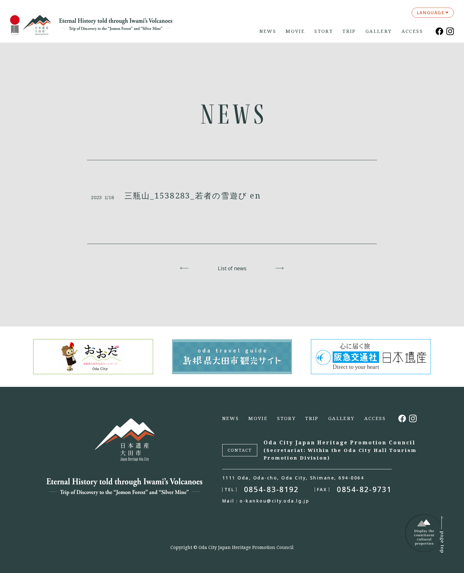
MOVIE (295, 31)
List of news (232, 268)
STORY (323, 31)
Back (184, 268)
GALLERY (379, 31)
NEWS (268, 31)
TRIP (349, 31)
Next (280, 268)
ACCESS (412, 31)
